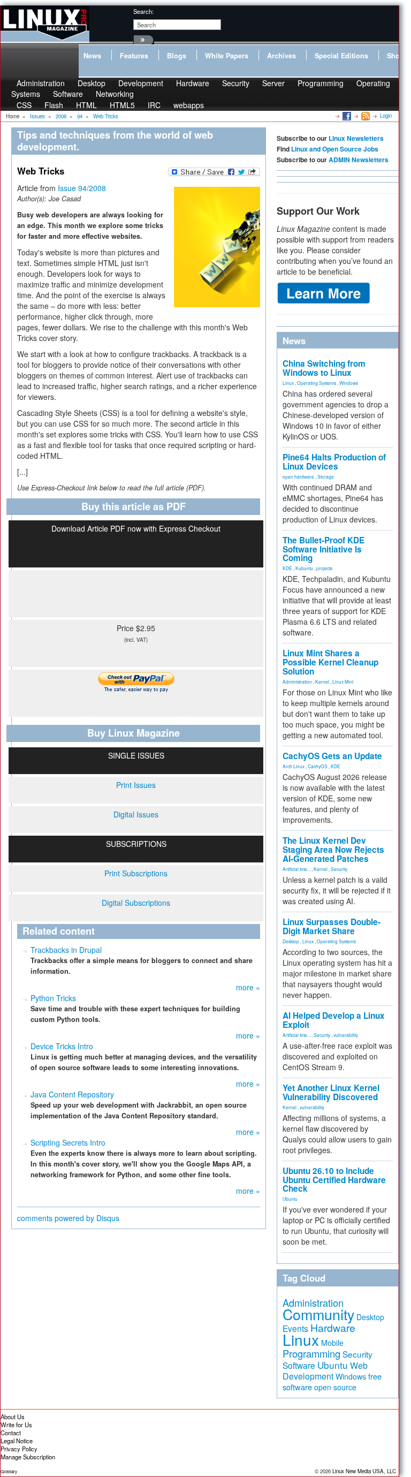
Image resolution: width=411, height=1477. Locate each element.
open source (335, 1387)
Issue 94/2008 (82, 188)
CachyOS (318, 766)
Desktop (291, 941)
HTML (86, 105)
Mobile (332, 1342)
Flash (53, 105)
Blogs (176, 55)
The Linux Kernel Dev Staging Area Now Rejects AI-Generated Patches (333, 850)
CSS (24, 105)
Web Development (325, 1370)
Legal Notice (17, 1440)
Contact (11, 1432)
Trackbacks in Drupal (66, 949)
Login (386, 115)
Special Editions (341, 55)
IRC (154, 105)
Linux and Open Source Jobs (334, 149)
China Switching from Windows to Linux (324, 368)
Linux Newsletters (356, 138)
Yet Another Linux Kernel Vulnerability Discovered (331, 1092)
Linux (288, 383)
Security (235, 83)
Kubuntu (304, 568)
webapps (188, 105)
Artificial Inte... (296, 869)
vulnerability (345, 1035)
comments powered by (68, 1218)
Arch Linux (294, 766)
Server (273, 83)
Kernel (322, 681)
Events (295, 1328)
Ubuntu (290, 1198)
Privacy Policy (19, 1448)
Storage (325, 476)
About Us (13, 1416)
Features (134, 55)
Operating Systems (316, 383)
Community (318, 1314)
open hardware (298, 476)
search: (143, 11)
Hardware (192, 83)
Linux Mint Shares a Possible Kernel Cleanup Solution (330, 662)
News (92, 55)
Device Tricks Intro (62, 1046)
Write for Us (16, 1424)
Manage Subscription (28, 1456)
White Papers (226, 55)
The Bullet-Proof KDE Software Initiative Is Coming (323, 549)
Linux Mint (342, 681)
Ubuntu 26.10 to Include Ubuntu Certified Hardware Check (334, 1180)
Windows (348, 383)
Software (68, 93)
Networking (115, 93)
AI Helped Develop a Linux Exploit (334, 1020)
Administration (297, 681)
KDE (287, 568)
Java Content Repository (72, 1094)
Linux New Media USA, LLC (364, 1471)
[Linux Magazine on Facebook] (346, 115)
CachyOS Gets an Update (332, 756)
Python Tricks (53, 998)
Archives (281, 55)
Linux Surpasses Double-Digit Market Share (331, 926)
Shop (395, 55)
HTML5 (122, 105)
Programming (321, 83)
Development (140, 83)
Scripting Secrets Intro (68, 1142)
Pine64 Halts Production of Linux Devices (334, 461)
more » (248, 987)
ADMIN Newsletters (359, 159)
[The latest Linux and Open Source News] (365, 115)
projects (324, 568)
